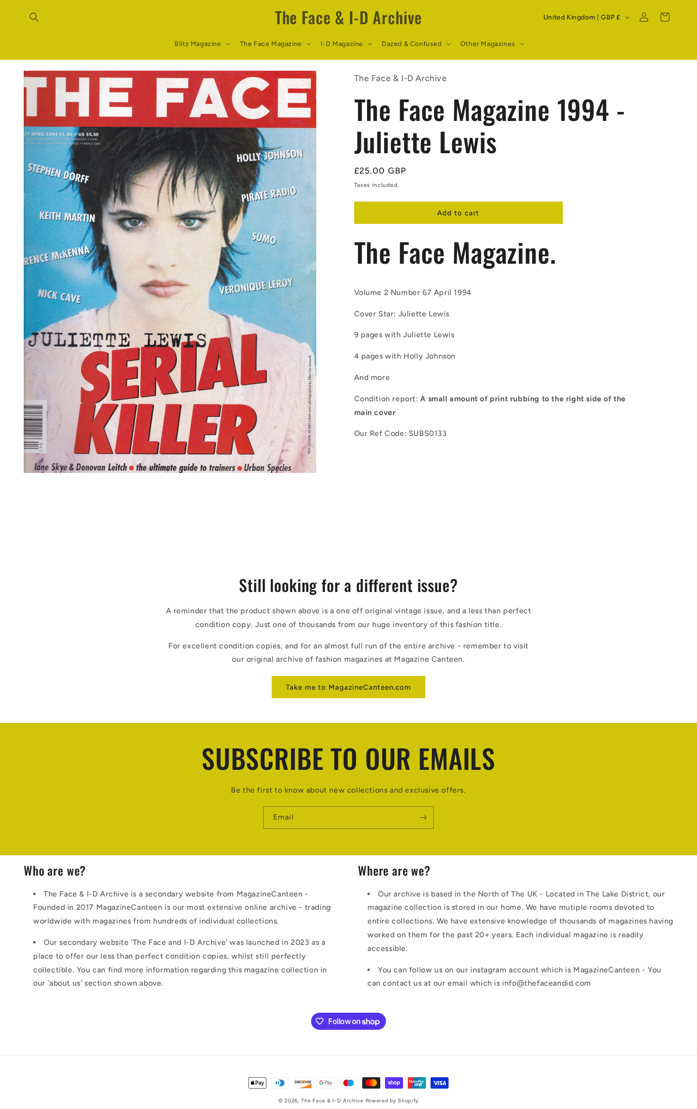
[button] (34, 17)
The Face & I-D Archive (332, 1101)
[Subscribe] (423, 817)
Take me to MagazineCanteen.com (348, 687)
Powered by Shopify (392, 1101)
